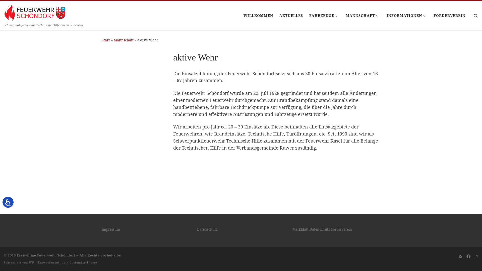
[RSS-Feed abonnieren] (460, 256)
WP (31, 262)
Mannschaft (124, 40)
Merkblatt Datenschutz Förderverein (322, 229)
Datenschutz (207, 229)
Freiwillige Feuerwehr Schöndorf (46, 255)
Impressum (111, 229)
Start (106, 40)
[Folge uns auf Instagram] (476, 256)
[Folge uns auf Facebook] (468, 256)
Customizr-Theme (83, 262)
